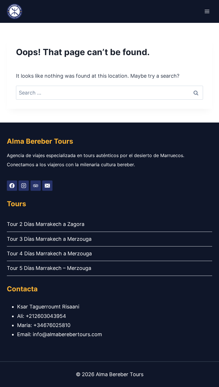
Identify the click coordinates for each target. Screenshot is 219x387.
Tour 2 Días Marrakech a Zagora (45, 224)
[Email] (47, 186)
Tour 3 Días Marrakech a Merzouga (49, 239)
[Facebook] (12, 186)
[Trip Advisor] (36, 186)
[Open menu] (207, 11)
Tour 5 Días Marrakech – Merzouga (49, 268)
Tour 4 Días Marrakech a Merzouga (49, 253)
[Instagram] (24, 186)
